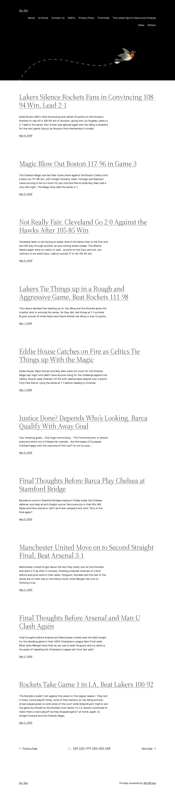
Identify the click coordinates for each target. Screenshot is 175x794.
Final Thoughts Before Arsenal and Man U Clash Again (79, 622)
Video (141, 25)
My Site (23, 10)
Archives (43, 17)
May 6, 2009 (25, 452)
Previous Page (28, 748)
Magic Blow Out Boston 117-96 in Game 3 (77, 163)
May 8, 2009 (25, 260)
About (31, 17)
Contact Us (58, 17)
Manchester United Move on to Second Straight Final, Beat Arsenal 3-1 (86, 551)
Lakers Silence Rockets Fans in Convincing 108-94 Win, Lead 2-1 (87, 101)
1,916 (107, 748)
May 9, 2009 (25, 135)
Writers (152, 25)
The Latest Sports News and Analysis (134, 17)
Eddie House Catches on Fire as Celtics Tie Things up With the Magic (79, 355)
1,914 (95, 748)
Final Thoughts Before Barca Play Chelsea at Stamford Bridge (82, 484)
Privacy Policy (86, 17)
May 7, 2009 (25, 323)
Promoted (103, 17)
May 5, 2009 (25, 589)
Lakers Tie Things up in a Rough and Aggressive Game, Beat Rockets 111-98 (73, 292)
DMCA (71, 17)
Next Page (149, 748)
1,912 (82, 748)
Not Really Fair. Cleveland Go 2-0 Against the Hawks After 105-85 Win (83, 226)
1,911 (75, 748)
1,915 (101, 748)
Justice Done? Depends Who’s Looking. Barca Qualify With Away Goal (83, 422)
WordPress (149, 783)
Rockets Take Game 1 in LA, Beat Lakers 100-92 (86, 684)
